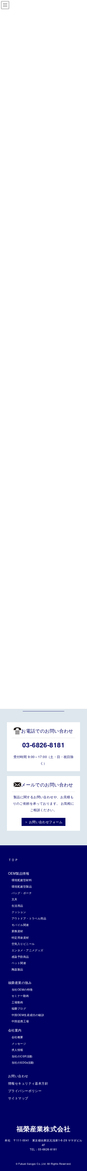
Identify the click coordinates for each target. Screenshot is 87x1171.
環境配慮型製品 (22, 886)
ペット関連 (19, 963)
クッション (19, 912)
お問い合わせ (18, 1076)
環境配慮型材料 (22, 880)
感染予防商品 (20, 957)
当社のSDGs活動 (23, 1062)
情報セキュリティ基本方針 (28, 1083)
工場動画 (17, 1002)
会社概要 (17, 1037)
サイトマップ (18, 1098)
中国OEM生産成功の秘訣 (28, 1015)
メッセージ (19, 1043)
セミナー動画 (20, 996)
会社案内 (15, 1030)
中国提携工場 (20, 1021)
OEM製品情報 (18, 873)
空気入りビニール (23, 944)
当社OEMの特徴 (22, 989)
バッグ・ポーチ (22, 893)
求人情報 (17, 1050)
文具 (14, 899)
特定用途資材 (20, 937)
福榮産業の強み (20, 982)
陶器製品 (17, 969)
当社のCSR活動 (22, 1056)
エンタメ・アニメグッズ (27, 950)
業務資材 (17, 931)
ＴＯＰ (13, 859)
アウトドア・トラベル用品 (29, 918)
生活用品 (17, 905)
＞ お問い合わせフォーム (43, 821)
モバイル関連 (20, 925)
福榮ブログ (19, 1008)
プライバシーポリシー (25, 1090)
